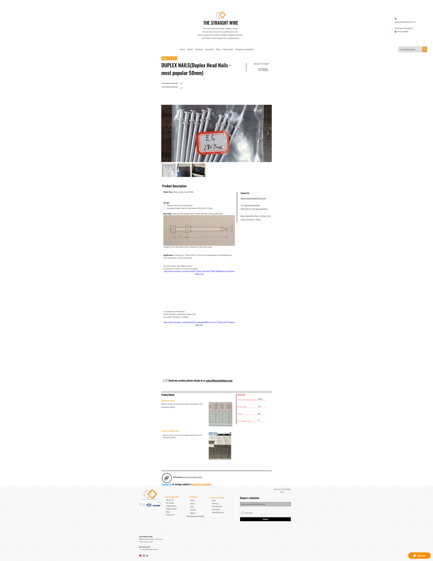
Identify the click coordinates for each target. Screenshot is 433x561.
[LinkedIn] (147, 444)
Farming (215, 392)
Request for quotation (201, 373)
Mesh (190, 389)
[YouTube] (140, 444)
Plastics (191, 399)
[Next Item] (268, 133)
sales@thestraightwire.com (405, 22)
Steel (190, 392)
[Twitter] (144, 444)
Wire (190, 396)
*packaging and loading (195, 405)
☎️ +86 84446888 (401, 32)
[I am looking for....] (424, 49)
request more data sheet (192, 366)
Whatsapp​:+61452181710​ (404, 28)
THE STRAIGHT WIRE (220, 22)
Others (192, 402)
